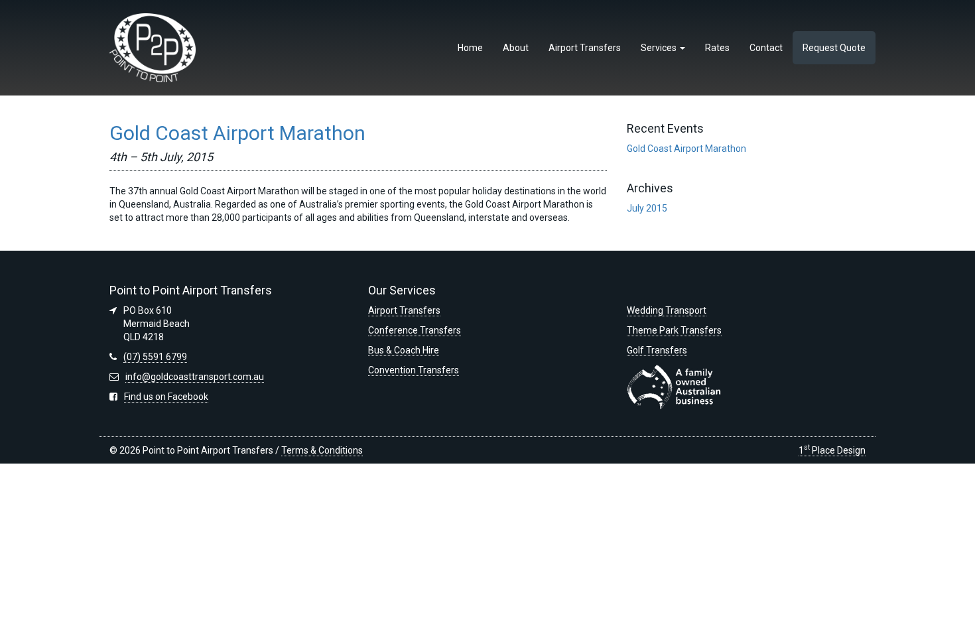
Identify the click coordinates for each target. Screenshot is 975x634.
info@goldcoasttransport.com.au (194, 376)
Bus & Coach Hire (403, 350)
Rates (717, 47)
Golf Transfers (657, 350)
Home (470, 47)
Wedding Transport (666, 310)
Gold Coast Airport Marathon (237, 133)
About (516, 47)
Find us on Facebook (166, 396)
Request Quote (834, 47)
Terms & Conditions (322, 450)
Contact (766, 47)
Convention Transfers (413, 370)
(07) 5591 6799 (155, 356)
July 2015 (647, 208)
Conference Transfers (414, 330)
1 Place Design (832, 450)
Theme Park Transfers (674, 330)
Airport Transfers (585, 47)
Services (660, 47)
